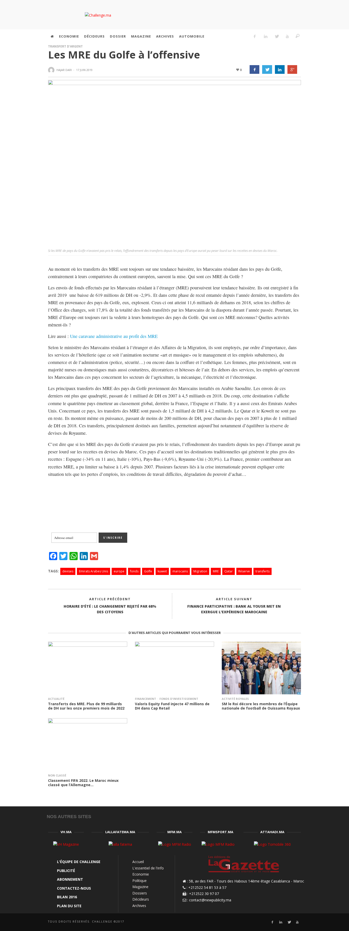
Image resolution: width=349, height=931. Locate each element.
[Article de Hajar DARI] (52, 70)
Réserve (244, 571)
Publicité (66, 870)
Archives (139, 905)
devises (67, 571)
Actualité (56, 699)
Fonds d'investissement (178, 699)
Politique (139, 880)
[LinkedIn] (265, 36)
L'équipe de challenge (78, 861)
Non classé (57, 775)
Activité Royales (235, 699)
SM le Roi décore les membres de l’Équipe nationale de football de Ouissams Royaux (261, 706)
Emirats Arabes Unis (93, 571)
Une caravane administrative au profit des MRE (114, 336)
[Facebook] (254, 36)
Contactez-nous (74, 888)
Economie (140, 874)
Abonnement (70, 879)
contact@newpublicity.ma (210, 900)
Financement (145, 699)
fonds (134, 571)
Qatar (228, 571)
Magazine (140, 886)
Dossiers (139, 893)
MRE (216, 571)
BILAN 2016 (67, 896)
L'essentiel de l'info (148, 868)
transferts (262, 571)
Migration (200, 571)
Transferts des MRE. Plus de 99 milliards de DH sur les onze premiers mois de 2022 (86, 706)
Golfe (148, 571)
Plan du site (69, 905)
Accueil (138, 861)
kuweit (162, 571)
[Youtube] (287, 36)
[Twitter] (276, 36)
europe (119, 571)
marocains (180, 571)
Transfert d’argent (65, 46)
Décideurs (140, 899)
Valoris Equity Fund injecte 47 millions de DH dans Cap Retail (172, 706)
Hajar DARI (64, 70)
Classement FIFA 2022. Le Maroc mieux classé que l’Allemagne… (83, 782)
